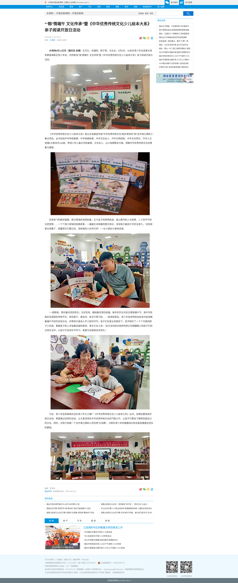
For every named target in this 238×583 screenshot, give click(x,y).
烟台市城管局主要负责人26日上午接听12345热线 (104, 548)
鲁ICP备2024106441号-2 (87, 563)
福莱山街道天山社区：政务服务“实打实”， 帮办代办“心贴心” (124, 504)
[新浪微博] (140, 39)
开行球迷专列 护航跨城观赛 (62, 547)
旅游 (108, 7)
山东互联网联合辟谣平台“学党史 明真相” (95, 572)
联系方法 (67, 560)
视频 (135, 7)
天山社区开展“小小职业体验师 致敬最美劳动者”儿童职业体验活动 (126, 508)
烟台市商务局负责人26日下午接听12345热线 (102, 544)
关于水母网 (49, 560)
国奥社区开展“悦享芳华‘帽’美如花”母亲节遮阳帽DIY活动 (68, 508)
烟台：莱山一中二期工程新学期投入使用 (174, 48)
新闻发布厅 (147, 7)
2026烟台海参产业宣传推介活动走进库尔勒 (175, 63)
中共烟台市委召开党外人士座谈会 (98, 532)
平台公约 (85, 560)
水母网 (49, 13)
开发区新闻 (77, 13)
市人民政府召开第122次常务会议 (97, 536)
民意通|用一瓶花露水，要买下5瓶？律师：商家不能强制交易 (182, 41)
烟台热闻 (161, 20)
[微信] (144, 39)
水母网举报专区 (118, 572)
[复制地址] (151, 39)
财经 (99, 7)
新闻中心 (49, 7)
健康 (117, 7)
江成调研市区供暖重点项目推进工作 (103, 527)
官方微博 (188, 2)
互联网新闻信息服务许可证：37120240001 (61, 563)
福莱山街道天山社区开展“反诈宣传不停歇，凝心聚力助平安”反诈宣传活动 (129, 513)
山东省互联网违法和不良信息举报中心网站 (61, 572)
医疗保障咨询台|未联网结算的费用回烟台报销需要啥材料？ (182, 30)
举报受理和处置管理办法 (134, 569)
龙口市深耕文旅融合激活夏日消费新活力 (101, 540)
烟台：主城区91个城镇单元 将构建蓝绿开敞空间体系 (179, 34)
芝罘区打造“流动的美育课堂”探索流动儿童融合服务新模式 (181, 67)
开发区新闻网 (63, 13)
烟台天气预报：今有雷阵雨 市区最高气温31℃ (176, 26)
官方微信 (174, 2)
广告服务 (58, 560)
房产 (80, 7)
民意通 (61, 7)
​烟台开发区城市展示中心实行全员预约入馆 (62, 504)
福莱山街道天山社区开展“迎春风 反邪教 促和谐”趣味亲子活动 (70, 513)
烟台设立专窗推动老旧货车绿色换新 (173, 37)
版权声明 (48, 491)
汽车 (89, 7)
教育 (71, 7)
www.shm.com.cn (124, 580)
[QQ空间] (148, 39)
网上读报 (160, 7)
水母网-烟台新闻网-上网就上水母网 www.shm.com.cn (68, 2)
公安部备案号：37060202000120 (113, 563)
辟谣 (126, 7)
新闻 (51, 521)
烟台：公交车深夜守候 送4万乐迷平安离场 (175, 45)
